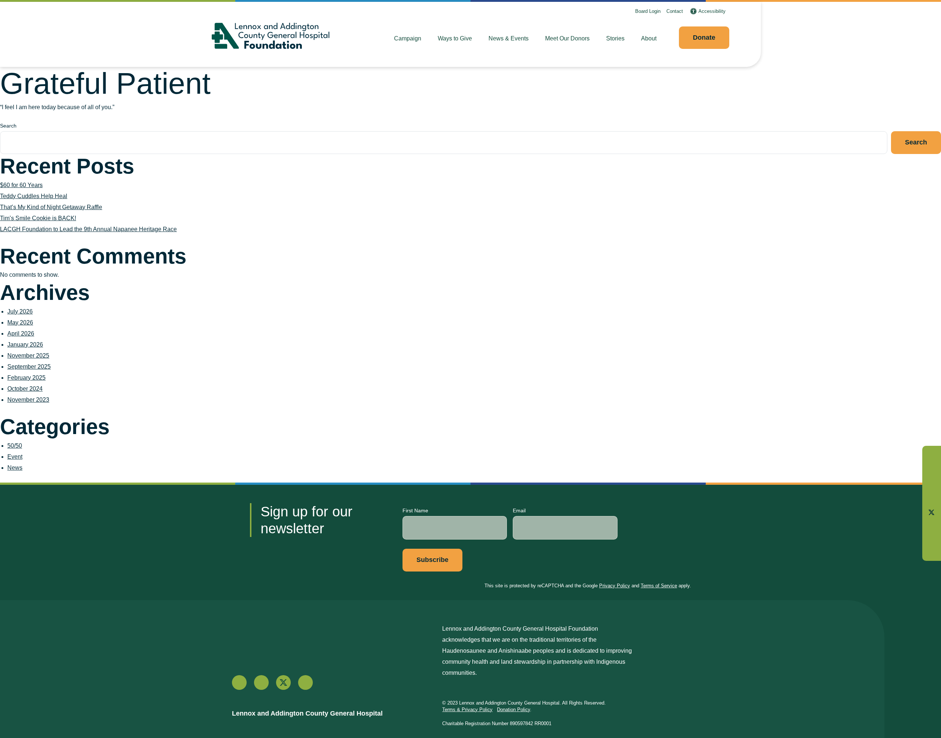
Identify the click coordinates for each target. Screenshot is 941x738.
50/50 (14, 446)
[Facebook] (931, 475)
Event (14, 457)
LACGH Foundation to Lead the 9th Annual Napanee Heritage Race (88, 229)
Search (8, 126)
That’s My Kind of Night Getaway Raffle (51, 207)
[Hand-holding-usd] (931, 457)
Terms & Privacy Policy (467, 709)
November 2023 (28, 400)
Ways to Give (455, 38)
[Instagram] (931, 494)
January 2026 (25, 344)
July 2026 (20, 311)
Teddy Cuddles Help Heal (33, 196)
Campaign (407, 38)
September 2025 (29, 366)
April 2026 (20, 333)
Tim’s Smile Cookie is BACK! (38, 218)
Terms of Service (659, 585)
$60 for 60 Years (21, 185)
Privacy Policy (614, 585)
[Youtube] (931, 530)
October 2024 (25, 389)
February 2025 (26, 378)
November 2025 (28, 355)
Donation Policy (513, 709)
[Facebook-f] (239, 682)
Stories (615, 38)
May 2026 (20, 322)
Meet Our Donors (567, 38)
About (648, 38)
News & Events (509, 38)
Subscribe (432, 559)
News (14, 468)
